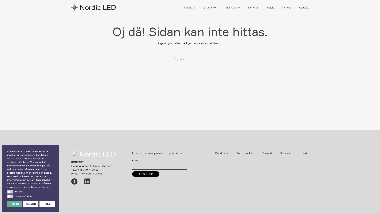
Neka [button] (47, 204)
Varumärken (209, 7)
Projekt (270, 7)
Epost (135, 160)
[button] (10, 191)
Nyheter (253, 7)
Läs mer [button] (45, 186)
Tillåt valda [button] (31, 204)
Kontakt (304, 7)
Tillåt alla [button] (14, 204)
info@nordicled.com (91, 173)
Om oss (286, 7)
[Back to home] (94, 7)
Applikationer (233, 7)
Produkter (189, 7)
